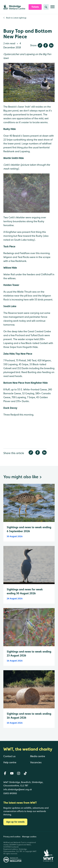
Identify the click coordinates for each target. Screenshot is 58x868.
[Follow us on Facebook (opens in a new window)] (5, 773)
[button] (40, 45)
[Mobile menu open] (52, 7)
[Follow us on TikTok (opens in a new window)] (25, 773)
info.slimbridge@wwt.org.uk (17, 789)
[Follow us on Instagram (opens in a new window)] (18, 773)
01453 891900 (10, 793)
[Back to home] (48, 847)
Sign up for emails (15, 822)
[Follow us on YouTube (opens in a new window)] (12, 773)
